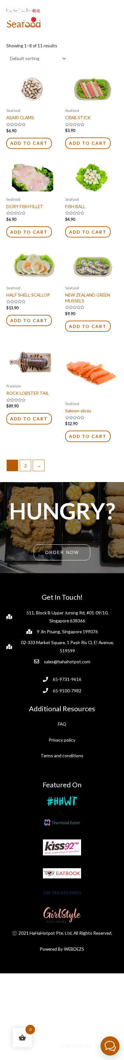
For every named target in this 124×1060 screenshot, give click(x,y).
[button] (62, 552)
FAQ (62, 724)
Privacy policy (62, 740)
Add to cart (29, 143)
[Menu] (110, 18)
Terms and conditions (62, 755)
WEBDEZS (74, 949)
